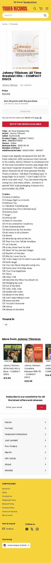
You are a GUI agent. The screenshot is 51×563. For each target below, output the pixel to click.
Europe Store (30, 2)
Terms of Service (9, 511)
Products (14, 24)
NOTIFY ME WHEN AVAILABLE (25, 124)
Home (4, 24)
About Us (6, 488)
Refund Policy (8, 504)
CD (6, 325)
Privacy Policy (8, 507)
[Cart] (41, 8)
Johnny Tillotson (10, 85)
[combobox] (25, 15)
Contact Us (7, 496)
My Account (7, 515)
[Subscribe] (41, 407)
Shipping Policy (9, 500)
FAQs (4, 492)
